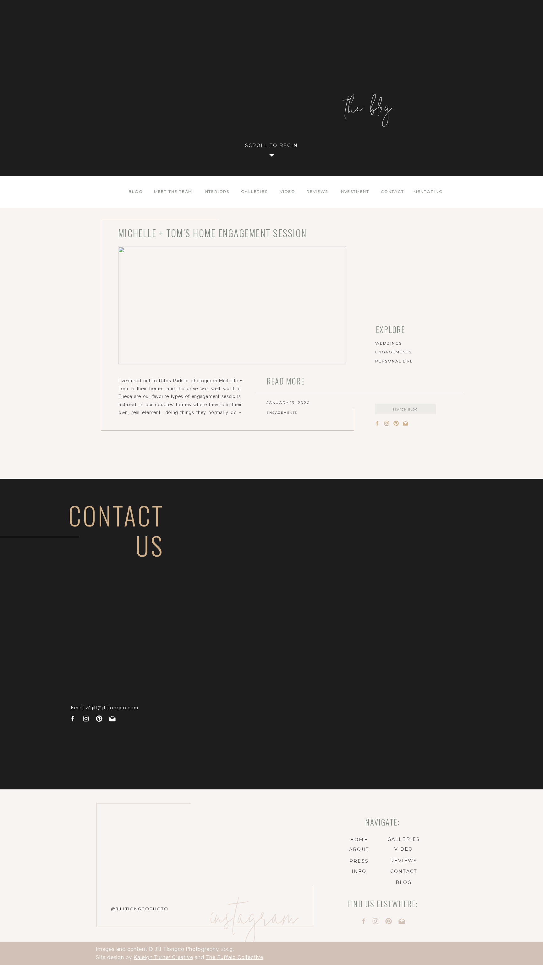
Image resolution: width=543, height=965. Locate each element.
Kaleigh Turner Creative (163, 957)
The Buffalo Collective (234, 957)
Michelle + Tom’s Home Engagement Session (212, 233)
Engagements (281, 413)
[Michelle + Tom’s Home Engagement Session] (232, 305)
